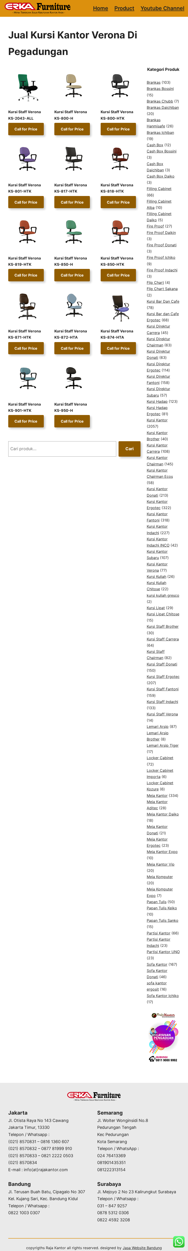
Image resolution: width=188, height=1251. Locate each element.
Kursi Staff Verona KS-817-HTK (70, 188)
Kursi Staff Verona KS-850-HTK (117, 261)
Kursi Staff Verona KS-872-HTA (70, 334)
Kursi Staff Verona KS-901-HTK (24, 407)
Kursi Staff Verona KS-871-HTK (24, 334)
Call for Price (25, 129)
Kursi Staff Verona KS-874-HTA (117, 334)
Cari (129, 448)
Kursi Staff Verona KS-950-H (70, 407)
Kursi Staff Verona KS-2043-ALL (24, 115)
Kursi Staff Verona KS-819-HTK (24, 261)
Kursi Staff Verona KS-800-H (70, 115)
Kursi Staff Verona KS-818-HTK (117, 188)
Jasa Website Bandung (142, 1247)
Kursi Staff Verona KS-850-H (70, 261)
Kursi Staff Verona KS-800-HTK (117, 115)
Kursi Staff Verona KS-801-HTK (24, 188)
